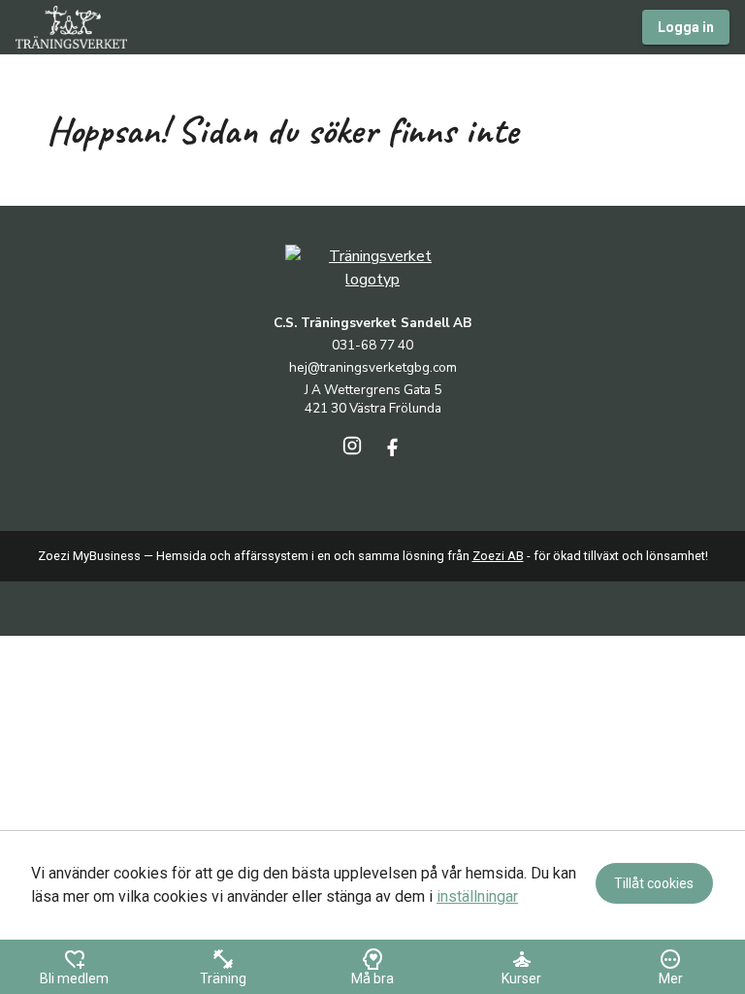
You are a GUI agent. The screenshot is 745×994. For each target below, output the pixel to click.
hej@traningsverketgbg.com (373, 367)
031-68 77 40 (372, 345)
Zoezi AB (498, 555)
